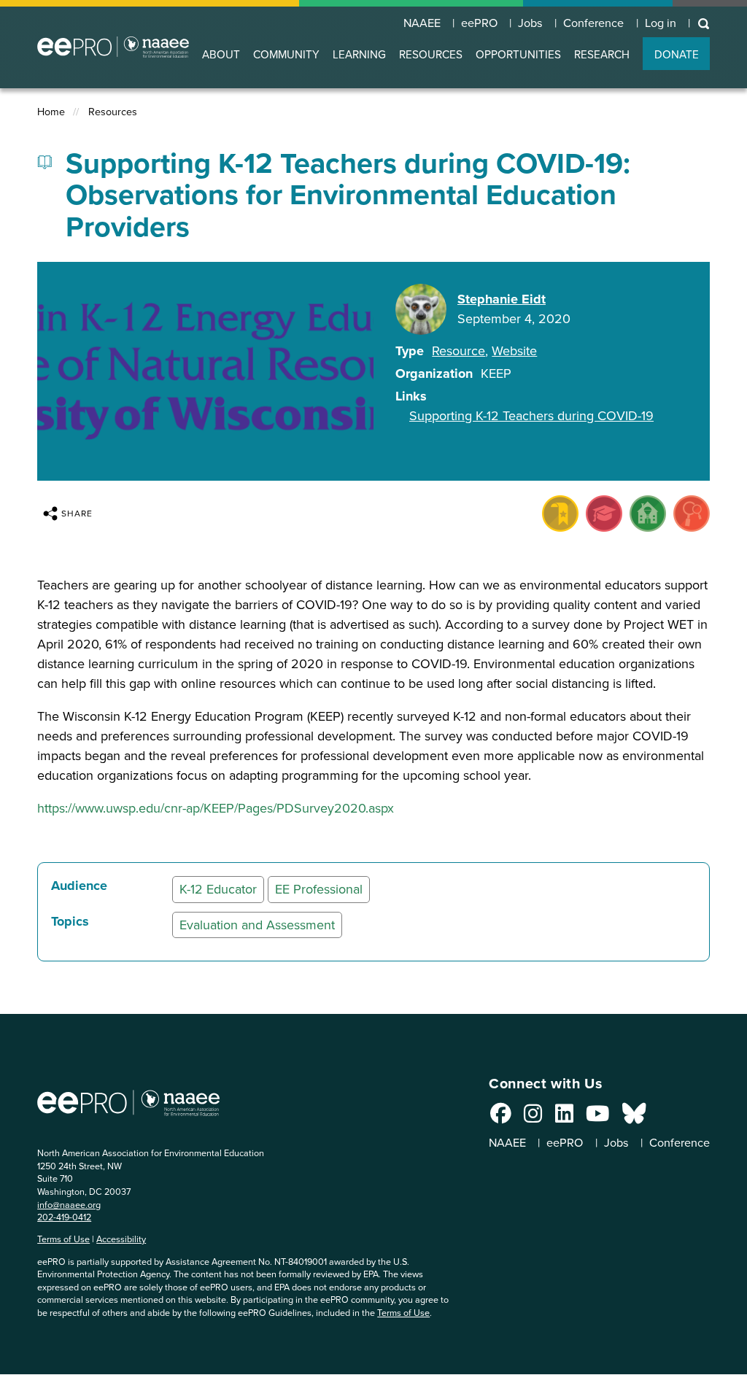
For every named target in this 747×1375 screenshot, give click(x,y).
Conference (593, 23)
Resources (112, 112)
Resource (458, 350)
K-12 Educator (218, 889)
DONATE (676, 54)
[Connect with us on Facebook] (500, 1117)
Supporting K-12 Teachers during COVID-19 (531, 415)
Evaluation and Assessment (257, 924)
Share (77, 513)
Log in (660, 23)
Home (51, 112)
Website (514, 350)
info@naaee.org (69, 1205)
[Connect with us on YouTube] (597, 1117)
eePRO (479, 23)
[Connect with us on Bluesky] (634, 1117)
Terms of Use (63, 1239)
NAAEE (422, 23)
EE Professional (319, 889)
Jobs (530, 23)
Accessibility (121, 1239)
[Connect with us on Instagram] (533, 1117)
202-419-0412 (64, 1217)
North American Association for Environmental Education (113, 47)
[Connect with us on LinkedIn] (564, 1117)
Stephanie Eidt (501, 299)
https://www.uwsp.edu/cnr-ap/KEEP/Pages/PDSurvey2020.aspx (215, 808)
